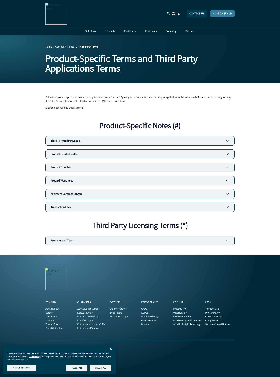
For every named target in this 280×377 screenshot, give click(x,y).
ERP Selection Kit (182, 316)
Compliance (211, 320)
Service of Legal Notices (217, 324)
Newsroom (51, 316)
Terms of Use (212, 308)
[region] (59, 359)
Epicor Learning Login (88, 316)
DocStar (145, 324)
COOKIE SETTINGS (21, 367)
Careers (49, 312)
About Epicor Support (88, 308)
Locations (50, 320)
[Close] (110, 348)
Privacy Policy (212, 312)
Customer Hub (222, 13)
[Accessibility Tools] (178, 13)
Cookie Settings (214, 316)
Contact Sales (52, 324)
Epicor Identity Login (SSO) (91, 324)
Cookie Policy (34, 356)
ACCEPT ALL (100, 367)
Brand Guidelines (54, 328)
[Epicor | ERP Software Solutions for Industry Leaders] (56, 14)
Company (60, 46)
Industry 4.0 (179, 308)
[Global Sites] (173, 13)
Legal (72, 46)
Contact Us (196, 13)
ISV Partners (115, 312)
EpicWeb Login (85, 320)
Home (48, 46)
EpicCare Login (85, 312)
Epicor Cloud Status (87, 328)
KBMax (144, 312)
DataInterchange (150, 316)
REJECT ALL (77, 367)
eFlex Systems (148, 320)
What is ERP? (180, 312)
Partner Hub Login (118, 316)
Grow (144, 308)
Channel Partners (118, 308)
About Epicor (52, 308)
